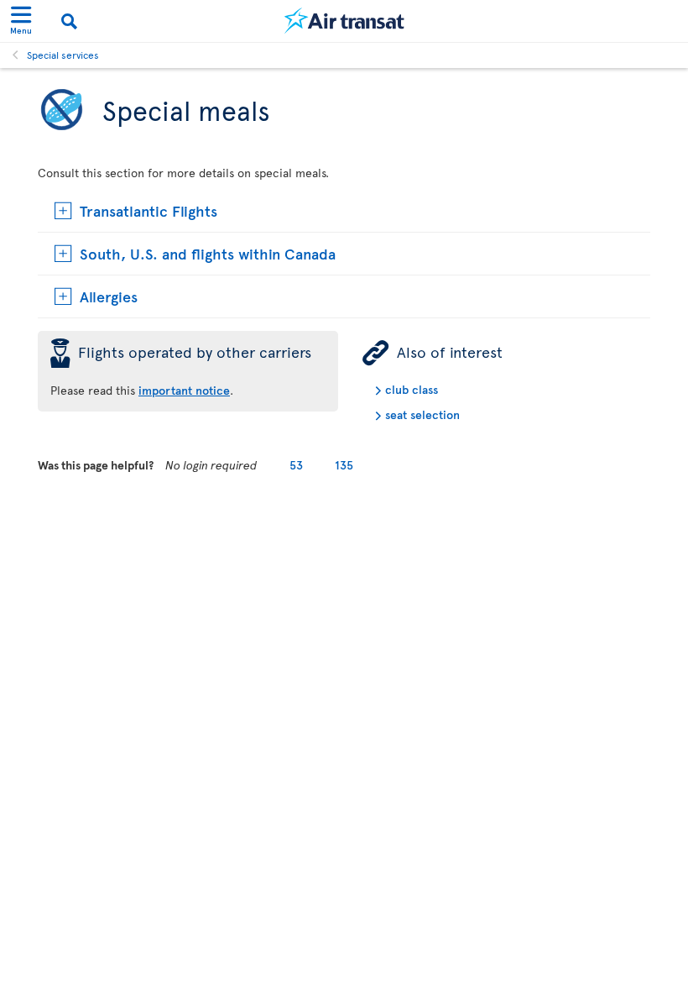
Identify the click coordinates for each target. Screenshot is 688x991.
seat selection (422, 414)
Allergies (109, 296)
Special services (63, 54)
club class (411, 389)
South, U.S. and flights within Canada (208, 253)
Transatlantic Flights (148, 210)
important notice (184, 390)
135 (344, 465)
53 (296, 465)
